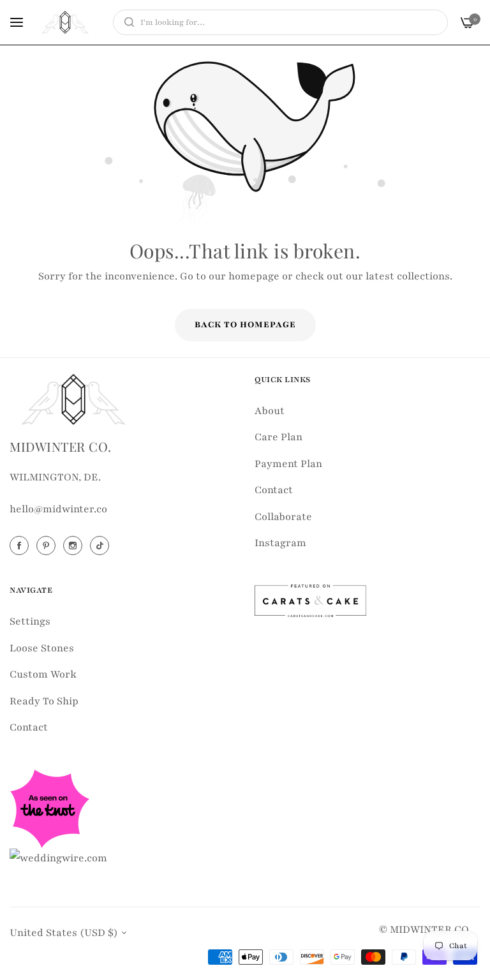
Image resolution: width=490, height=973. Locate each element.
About (270, 411)
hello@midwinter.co (58, 509)
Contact (274, 490)
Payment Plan (288, 464)
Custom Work (43, 674)
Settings (30, 621)
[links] (21, 545)
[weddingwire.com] (58, 857)
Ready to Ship (44, 701)
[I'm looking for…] (126, 22)
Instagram (280, 543)
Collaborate (283, 517)
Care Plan (278, 437)
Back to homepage (245, 325)
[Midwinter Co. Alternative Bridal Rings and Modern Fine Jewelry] (65, 22)
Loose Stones (42, 648)
